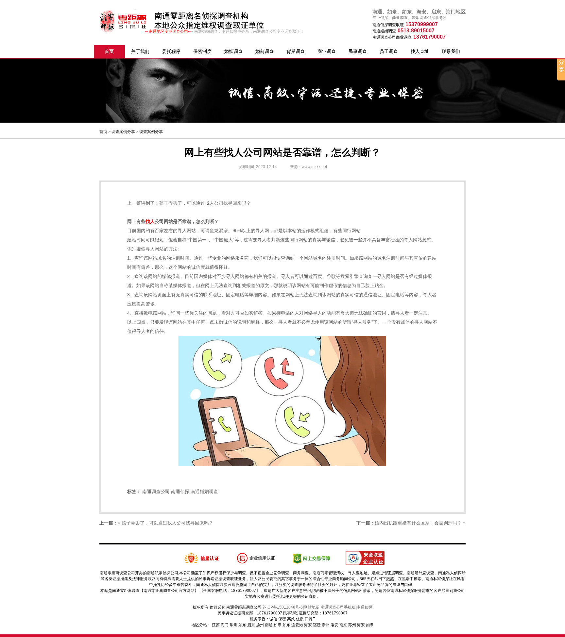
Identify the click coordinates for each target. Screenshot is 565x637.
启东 (251, 625)
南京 (343, 625)
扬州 (260, 625)
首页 (109, 51)
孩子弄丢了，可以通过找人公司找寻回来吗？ (205, 203)
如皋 (278, 625)
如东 (242, 625)
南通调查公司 (156, 491)
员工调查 (389, 51)
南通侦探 (180, 491)
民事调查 (358, 51)
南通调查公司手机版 (338, 607)
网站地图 (311, 607)
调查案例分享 (123, 131)
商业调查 (326, 51)
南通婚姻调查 (204, 491)
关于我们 (140, 51)
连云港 (297, 625)
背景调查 (295, 51)
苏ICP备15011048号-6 (283, 607)
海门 (225, 625)
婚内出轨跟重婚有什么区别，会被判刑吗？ (418, 522)
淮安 (334, 625)
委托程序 (171, 51)
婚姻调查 (233, 51)
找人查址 (420, 51)
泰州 (326, 625)
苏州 (352, 625)
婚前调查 (264, 51)
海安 (308, 625)
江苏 (216, 625)
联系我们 (451, 51)
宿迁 (317, 625)
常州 (233, 625)
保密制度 (202, 51)
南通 (269, 625)
